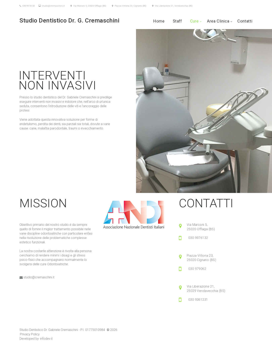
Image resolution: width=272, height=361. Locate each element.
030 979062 (197, 269)
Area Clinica (218, 21)
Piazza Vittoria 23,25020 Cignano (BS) (201, 258)
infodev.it (46, 338)
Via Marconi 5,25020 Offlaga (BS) (201, 227)
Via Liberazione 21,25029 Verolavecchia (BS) (206, 289)
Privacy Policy (30, 334)
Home (158, 21)
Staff (177, 21)
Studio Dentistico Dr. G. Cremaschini (70, 20)
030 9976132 (28, 6)
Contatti (244, 21)
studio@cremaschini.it (53, 6)
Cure (194, 21)
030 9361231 (198, 299)
